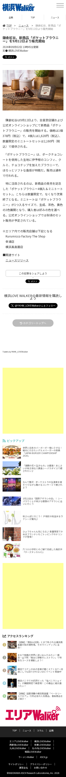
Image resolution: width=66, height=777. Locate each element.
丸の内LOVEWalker (41, 748)
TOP (33, 17)
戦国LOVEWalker (33, 751)
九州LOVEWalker (18, 748)
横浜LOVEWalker (42, 741)
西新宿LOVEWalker (19, 744)
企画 (11, 17)
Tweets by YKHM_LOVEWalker (15, 351)
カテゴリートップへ (34, 323)
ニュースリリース (17, 260)
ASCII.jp (44, 756)
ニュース (55, 17)
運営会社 (23, 767)
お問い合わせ (40, 767)
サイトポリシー (16, 764)
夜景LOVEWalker (42, 744)
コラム (40, 730)
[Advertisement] (33, 401)
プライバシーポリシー (41, 764)
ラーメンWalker (26, 756)
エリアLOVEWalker (19, 741)
